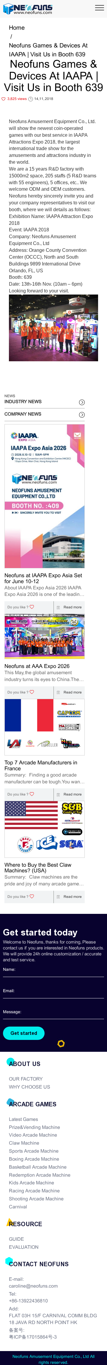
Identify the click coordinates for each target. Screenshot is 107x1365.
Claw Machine (24, 1143)
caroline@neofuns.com (33, 1286)
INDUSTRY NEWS (23, 402)
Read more (72, 607)
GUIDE (16, 1239)
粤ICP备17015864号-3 (33, 1337)
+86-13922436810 (28, 1301)
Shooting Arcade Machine (36, 1199)
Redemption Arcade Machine (39, 1175)
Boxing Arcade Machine (34, 1159)
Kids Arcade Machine (31, 1183)
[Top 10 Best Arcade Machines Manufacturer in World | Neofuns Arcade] (28, 9)
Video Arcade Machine (33, 1135)
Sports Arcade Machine (34, 1151)
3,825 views (17, 99)
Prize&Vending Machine (34, 1127)
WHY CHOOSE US (29, 1087)
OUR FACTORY (26, 1079)
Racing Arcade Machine (34, 1191)
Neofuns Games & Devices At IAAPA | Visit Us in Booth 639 (48, 50)
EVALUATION (24, 1247)
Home (17, 28)
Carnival (18, 1207)
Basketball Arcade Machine (38, 1167)
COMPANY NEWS (22, 414)
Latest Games (23, 1119)
